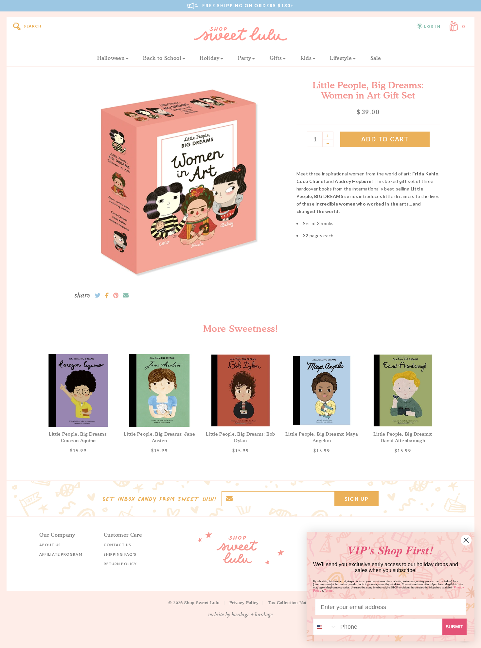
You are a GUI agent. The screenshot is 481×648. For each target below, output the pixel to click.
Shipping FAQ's (120, 554)
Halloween (111, 58)
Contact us (117, 545)
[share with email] (126, 295)
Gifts (276, 58)
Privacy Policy (244, 602)
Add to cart (385, 139)
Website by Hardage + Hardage (240, 615)
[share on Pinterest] (115, 295)
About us (50, 545)
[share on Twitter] (97, 295)
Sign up (356, 499)
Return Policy (120, 564)
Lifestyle (341, 58)
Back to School (162, 58)
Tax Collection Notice (290, 602)
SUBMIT (454, 626)
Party (244, 58)
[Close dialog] (466, 540)
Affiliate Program (60, 554)
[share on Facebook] (107, 295)
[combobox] (325, 627)
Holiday (209, 58)
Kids (306, 58)
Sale (375, 58)
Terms (328, 590)
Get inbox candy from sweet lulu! (159, 499)
